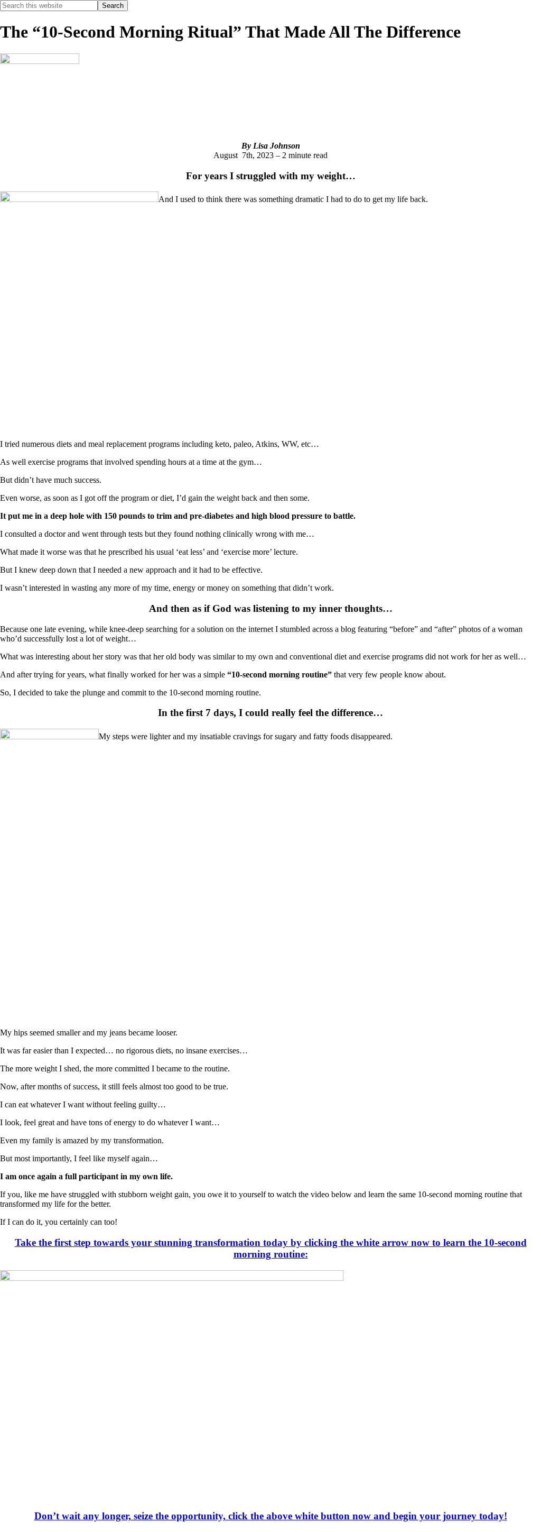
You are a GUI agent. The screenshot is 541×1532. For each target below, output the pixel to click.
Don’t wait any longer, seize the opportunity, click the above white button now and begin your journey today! (270, 1515)
